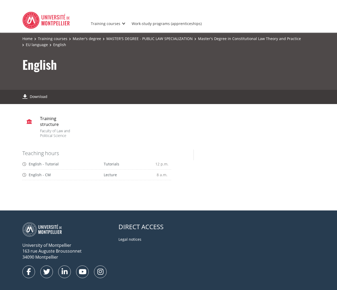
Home (27, 38)
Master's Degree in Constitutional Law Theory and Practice (249, 38)
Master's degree (87, 38)
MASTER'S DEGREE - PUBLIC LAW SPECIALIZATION (149, 38)
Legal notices (129, 239)
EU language (37, 44)
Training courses (105, 23)
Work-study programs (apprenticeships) (167, 23)
